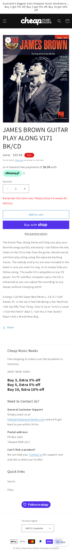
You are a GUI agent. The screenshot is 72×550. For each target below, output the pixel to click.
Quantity (7, 181)
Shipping (19, 160)
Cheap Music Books (30, 548)
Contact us (36, 454)
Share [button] (10, 327)
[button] (5, 21)
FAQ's (10, 489)
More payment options (36, 233)
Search (11, 481)
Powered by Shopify (49, 548)
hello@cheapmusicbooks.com (26, 419)
